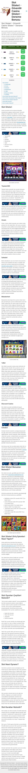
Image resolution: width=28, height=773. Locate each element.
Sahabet (6, 87)
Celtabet (6, 94)
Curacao (24, 449)
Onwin (6, 86)
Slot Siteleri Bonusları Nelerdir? (10, 96)
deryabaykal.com (21, 122)
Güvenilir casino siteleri (7, 266)
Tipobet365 (7, 84)
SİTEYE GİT (23, 51)
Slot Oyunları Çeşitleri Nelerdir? (10, 99)
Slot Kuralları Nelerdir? (8, 103)
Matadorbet (7, 89)
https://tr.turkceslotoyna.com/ (8, 545)
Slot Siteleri (5, 82)
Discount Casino (8, 93)
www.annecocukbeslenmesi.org (15, 474)
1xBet (6, 91)
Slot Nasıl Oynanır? (7, 101)
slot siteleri (9, 117)
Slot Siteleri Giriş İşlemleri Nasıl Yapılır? (11, 98)
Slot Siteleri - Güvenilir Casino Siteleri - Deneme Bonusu (17, 11)
